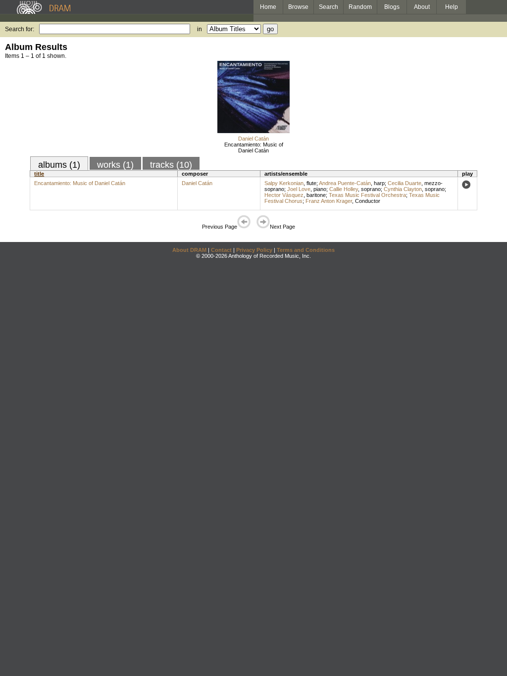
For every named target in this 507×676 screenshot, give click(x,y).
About (422, 6)
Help (451, 6)
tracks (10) (171, 165)
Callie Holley (343, 189)
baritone (316, 195)
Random (360, 6)
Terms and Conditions (306, 250)
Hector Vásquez (284, 195)
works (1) (115, 165)
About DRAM (189, 250)
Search (328, 6)
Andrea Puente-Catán (345, 183)
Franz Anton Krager (328, 201)
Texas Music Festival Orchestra (367, 195)
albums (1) (59, 165)
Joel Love (298, 189)
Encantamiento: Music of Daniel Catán (253, 147)
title (39, 174)
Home (268, 6)
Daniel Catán (253, 139)
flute (311, 183)
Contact (221, 250)
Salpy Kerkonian (284, 183)
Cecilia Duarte (404, 183)
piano (319, 189)
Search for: (19, 29)
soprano (371, 189)
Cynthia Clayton (403, 189)
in (199, 29)
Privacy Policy (254, 250)
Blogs (392, 6)
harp (379, 183)
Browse (298, 6)
